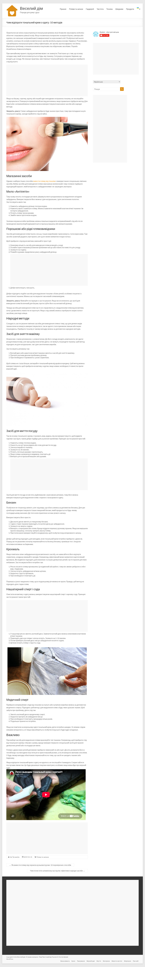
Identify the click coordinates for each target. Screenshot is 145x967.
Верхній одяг (91, 961)
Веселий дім (31, 8)
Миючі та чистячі (117, 961)
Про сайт (136, 961)
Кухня (73, 961)
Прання (63, 9)
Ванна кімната (65, 961)
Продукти (130, 9)
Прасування (81, 961)
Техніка (109, 9)
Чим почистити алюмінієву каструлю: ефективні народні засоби (57, 871)
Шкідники (119, 9)
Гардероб (90, 9)
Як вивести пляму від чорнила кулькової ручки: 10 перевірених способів (40, 865)
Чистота (100, 9)
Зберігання (127, 961)
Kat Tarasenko (14, 857)
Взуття (99, 961)
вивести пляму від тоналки (44, 181)
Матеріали (106, 961)
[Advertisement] (47, 80)
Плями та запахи (76, 9)
